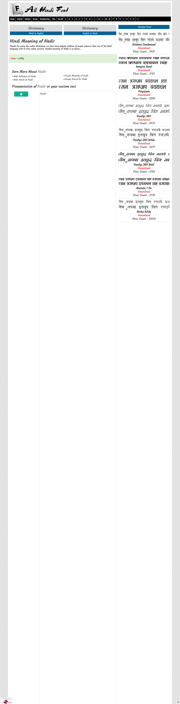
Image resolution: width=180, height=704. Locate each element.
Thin (53, 18)
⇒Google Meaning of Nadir (75, 75)
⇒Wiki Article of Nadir (22, 79)
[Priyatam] (143, 88)
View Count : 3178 (144, 191)
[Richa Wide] (143, 209)
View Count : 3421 (143, 48)
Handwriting (45, 18)
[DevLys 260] (143, 113)
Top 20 (60, 18)
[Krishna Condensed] (143, 42)
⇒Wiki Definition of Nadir (24, 76)
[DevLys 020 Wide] (143, 137)
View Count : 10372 (144, 215)
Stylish (19, 18)
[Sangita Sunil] (143, 64)
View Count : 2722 (144, 168)
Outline (28, 18)
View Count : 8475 (144, 119)
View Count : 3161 (144, 70)
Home (12, 18)
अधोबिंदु (21, 58)
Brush (35, 18)
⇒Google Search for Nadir (75, 79)
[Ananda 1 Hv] (143, 185)
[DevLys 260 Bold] (143, 162)
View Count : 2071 (144, 143)
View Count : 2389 (144, 95)
